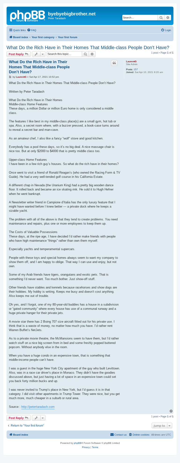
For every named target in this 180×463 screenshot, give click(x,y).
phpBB (77, 443)
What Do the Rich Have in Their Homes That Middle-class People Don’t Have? (88, 47)
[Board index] (28, 15)
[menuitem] (31, 30)
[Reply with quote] (114, 63)
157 (136, 69)
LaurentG (131, 61)
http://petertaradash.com (38, 406)
